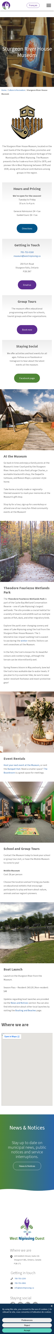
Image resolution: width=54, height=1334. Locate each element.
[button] (49, 5)
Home (3, 90)
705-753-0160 (27, 252)
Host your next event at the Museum (21, 765)
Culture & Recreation (16, 90)
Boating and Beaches (25, 1010)
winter (24, 640)
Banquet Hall (13, 769)
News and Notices (19, 1003)
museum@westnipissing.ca (27, 256)
